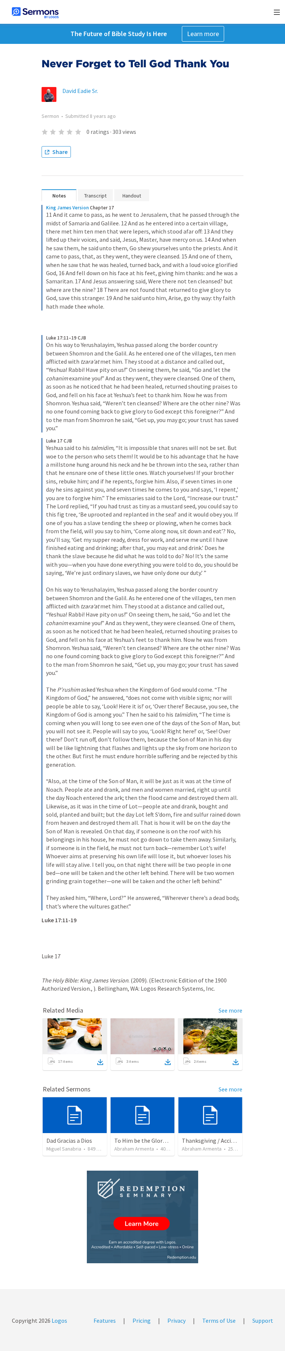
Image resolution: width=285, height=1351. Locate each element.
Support (262, 1320)
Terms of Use (219, 1320)
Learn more (203, 33)
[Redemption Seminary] (142, 1217)
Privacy (176, 1320)
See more (230, 1010)
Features (105, 1320)
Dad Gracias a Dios (69, 1140)
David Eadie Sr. (80, 90)
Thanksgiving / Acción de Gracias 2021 (229, 1140)
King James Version (67, 208)
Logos (58, 1320)
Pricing (141, 1320)
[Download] (100, 1062)
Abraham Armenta (134, 1148)
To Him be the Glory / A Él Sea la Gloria (163, 1140)
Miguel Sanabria (63, 1148)
